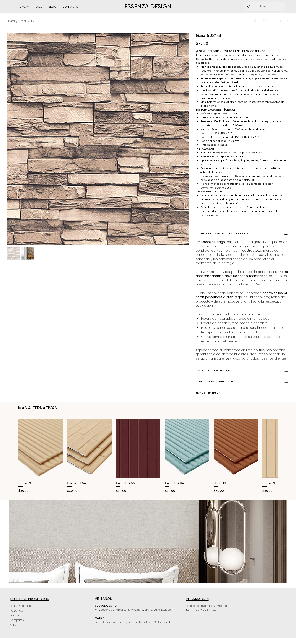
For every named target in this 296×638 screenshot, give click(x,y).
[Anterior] (12, 448)
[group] (148, 455)
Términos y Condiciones (201, 610)
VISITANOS (103, 598)
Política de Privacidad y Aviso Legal (207, 606)
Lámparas (17, 620)
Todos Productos (20, 606)
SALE (13, 625)
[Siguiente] (283, 448)
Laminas (15, 615)
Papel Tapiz (17, 610)
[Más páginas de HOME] (28, 6)
